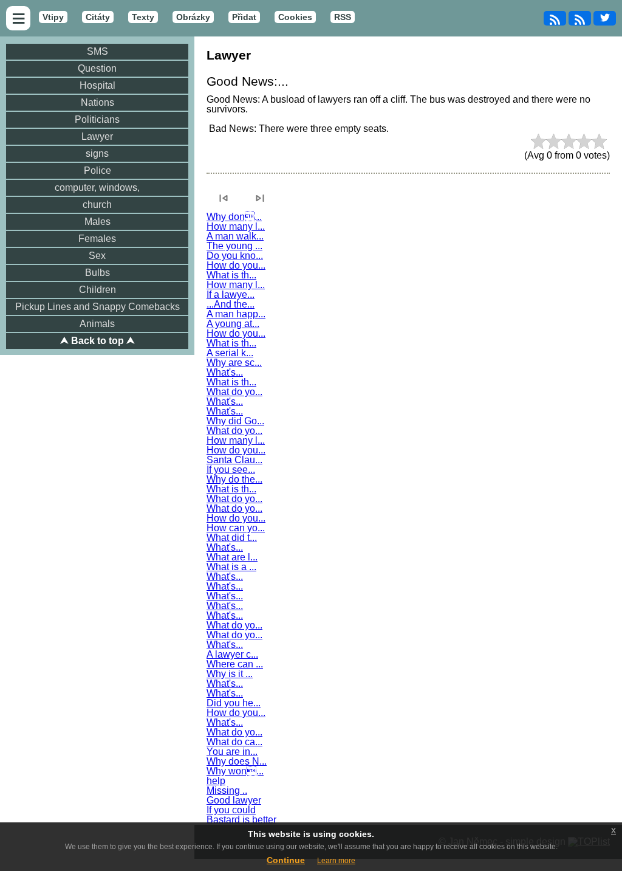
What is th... (231, 275)
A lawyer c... (232, 654)
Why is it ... (230, 674)
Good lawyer (234, 800)
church (97, 204)
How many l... (236, 226)
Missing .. (227, 790)
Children (97, 289)
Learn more (336, 860)
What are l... (232, 557)
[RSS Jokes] (555, 18)
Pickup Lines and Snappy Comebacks (97, 306)
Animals (97, 323)
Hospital (97, 85)
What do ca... (234, 742)
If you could (231, 810)
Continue (286, 860)
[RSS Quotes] (580, 18)
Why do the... (234, 479)
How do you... (236, 265)
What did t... (232, 537)
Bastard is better (241, 819)
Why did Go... (235, 421)
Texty (143, 17)
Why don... (234, 217)
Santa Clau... (234, 460)
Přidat (244, 17)
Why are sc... (234, 362)
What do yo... (234, 392)
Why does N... (237, 761)
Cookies (295, 17)
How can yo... (236, 528)
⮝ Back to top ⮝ (97, 341)
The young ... (234, 246)
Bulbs (97, 272)
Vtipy (53, 17)
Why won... (235, 771)
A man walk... (235, 236)
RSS (342, 17)
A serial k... (230, 353)
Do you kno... (235, 255)
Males (97, 221)
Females (97, 238)
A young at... (233, 323)
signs (97, 153)
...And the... (231, 304)
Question (97, 68)
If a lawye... (231, 294)
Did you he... (234, 703)
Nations (97, 102)
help (216, 781)
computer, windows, (97, 187)
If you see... (231, 469)
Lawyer (97, 136)
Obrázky (193, 17)
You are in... (232, 751)
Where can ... (235, 664)
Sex (97, 255)
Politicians (97, 119)
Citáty (98, 17)
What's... (225, 372)
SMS (97, 51)
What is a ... (231, 567)
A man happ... (236, 314)
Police (97, 170)
